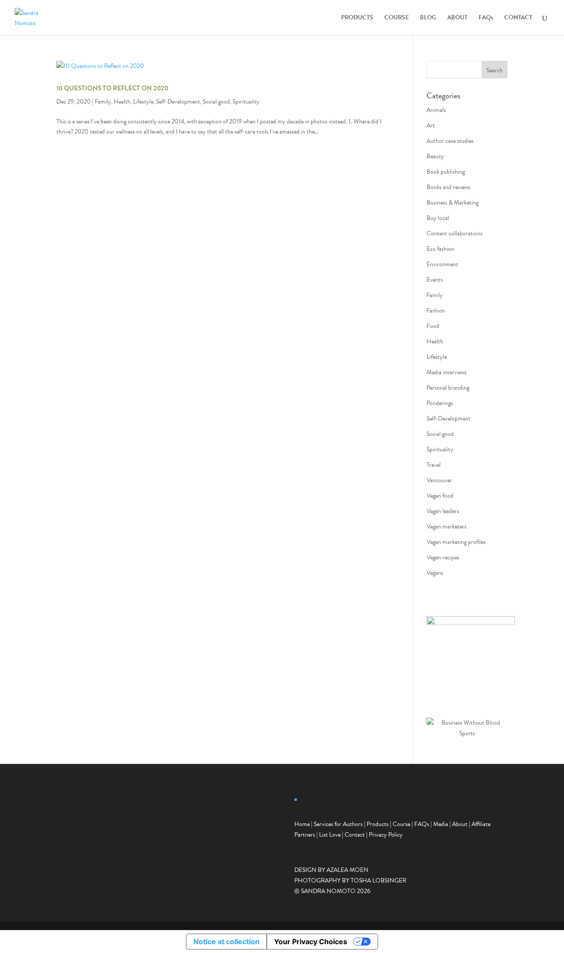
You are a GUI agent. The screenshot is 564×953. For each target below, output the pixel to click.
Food (433, 326)
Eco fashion (440, 248)
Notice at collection (226, 941)
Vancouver (439, 480)
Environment (442, 264)
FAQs (486, 18)
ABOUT (457, 18)
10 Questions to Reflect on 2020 (112, 88)
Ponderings (440, 403)
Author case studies (450, 140)
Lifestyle (143, 101)
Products (378, 824)
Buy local (438, 218)
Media (440, 824)
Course (401, 824)
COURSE (396, 18)
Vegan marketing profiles (456, 542)
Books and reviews (448, 187)
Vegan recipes (443, 557)
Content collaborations (454, 233)
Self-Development (178, 101)
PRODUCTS (357, 18)
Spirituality (246, 101)
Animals (436, 110)
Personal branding (448, 387)
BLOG (428, 18)
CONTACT (518, 18)
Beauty (435, 156)
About (460, 824)
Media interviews (447, 372)
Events (435, 279)
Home (302, 824)
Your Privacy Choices (310, 941)
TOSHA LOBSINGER (378, 880)
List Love (330, 834)
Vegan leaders (443, 511)
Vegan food (440, 495)
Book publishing (446, 171)
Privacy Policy (386, 834)
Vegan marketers (447, 526)
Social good (216, 101)
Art (431, 125)
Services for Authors (338, 824)
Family (103, 101)
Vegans (435, 572)
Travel (434, 464)
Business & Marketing (453, 202)
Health (122, 101)
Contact (355, 834)
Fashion (436, 310)
